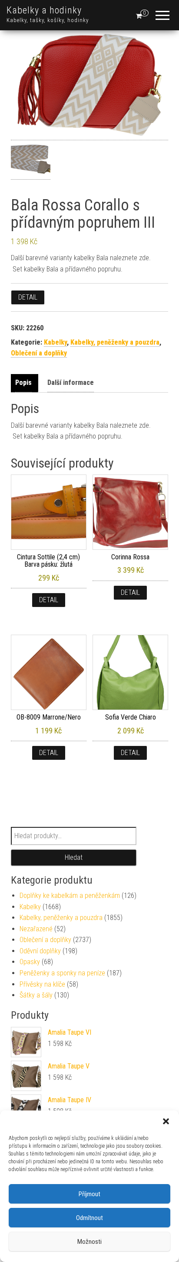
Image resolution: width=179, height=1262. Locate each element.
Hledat (74, 857)
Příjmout (89, 1194)
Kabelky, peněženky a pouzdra (114, 342)
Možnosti (89, 1242)
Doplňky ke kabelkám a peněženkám (70, 895)
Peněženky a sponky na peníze (62, 973)
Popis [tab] (23, 382)
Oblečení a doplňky (39, 353)
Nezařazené (36, 929)
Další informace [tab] (70, 382)
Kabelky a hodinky (44, 10)
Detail (27, 297)
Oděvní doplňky (40, 951)
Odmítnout (89, 1218)
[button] (166, 1121)
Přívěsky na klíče (42, 984)
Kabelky (55, 342)
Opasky (30, 962)
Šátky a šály (36, 995)
